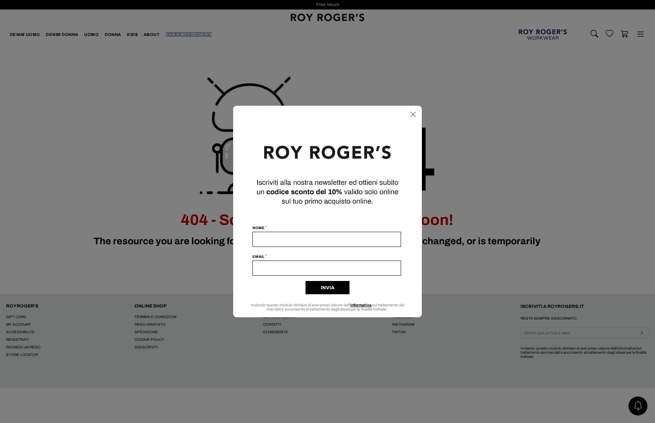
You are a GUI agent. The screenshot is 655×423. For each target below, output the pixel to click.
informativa (360, 305)
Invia (327, 287)
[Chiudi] (413, 114)
